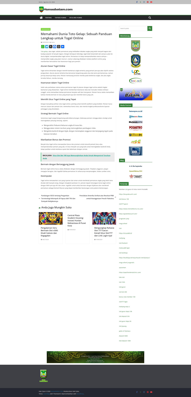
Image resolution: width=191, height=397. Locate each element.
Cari (149, 28)
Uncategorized (46, 29)
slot (126, 189)
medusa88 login (124, 248)
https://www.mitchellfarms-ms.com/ (131, 209)
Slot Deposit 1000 (125, 341)
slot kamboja (123, 253)
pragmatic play (124, 219)
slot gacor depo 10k (125, 311)
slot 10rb (122, 282)
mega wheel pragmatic (126, 262)
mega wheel (123, 223)
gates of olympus (124, 331)
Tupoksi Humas (60, 18)
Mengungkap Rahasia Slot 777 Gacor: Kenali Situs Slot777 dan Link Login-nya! (104, 232)
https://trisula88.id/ (125, 233)
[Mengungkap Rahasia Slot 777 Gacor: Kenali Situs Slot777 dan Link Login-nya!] (104, 213)
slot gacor (122, 287)
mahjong (122, 238)
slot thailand (123, 243)
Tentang (48, 18)
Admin (53, 42)
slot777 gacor (123, 204)
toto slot (121, 277)
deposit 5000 (123, 336)
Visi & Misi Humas (75, 18)
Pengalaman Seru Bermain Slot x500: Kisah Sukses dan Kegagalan (49, 232)
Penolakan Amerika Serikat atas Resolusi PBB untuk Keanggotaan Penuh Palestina (96, 197)
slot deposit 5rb (124, 316)
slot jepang (122, 326)
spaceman (122, 267)
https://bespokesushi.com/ (128, 194)
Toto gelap (44, 51)
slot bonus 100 (124, 199)
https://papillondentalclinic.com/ (130, 272)
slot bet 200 (123, 292)
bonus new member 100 (127, 297)
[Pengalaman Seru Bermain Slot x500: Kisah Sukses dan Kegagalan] (51, 213)
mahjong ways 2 (124, 306)
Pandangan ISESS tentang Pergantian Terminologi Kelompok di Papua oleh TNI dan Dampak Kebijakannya (58, 198)
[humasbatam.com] (41, 17)
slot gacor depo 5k (125, 321)
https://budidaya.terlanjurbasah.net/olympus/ (134, 258)
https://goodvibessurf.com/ (128, 214)
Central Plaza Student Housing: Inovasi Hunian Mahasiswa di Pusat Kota (77, 220)
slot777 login (123, 302)
